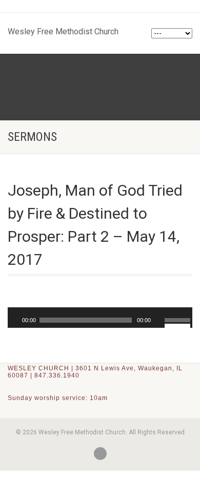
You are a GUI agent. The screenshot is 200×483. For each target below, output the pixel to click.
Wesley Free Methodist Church (63, 29)
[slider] (178, 319)
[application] (100, 317)
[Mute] (158, 320)
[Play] (14, 320)
